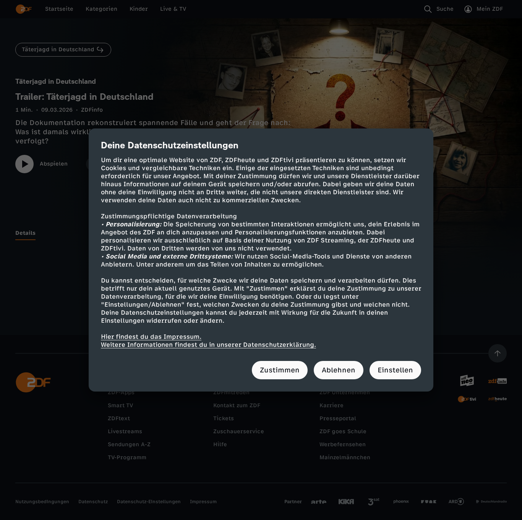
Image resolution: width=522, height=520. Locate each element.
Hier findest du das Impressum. (151, 336)
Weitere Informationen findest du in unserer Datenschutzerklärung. (208, 344)
